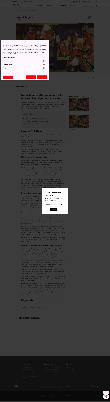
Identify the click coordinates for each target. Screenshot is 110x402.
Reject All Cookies (31, 77)
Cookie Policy (18, 53)
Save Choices (8, 77)
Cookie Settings (9, 71)
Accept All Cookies (42, 77)
